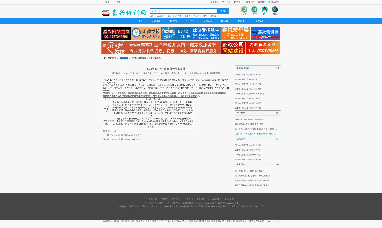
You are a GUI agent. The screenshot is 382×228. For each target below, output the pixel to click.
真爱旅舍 (211, 221)
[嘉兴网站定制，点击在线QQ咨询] (116, 40)
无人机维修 (248, 221)
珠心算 (197, 16)
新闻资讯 (225, 21)
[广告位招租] (206, 40)
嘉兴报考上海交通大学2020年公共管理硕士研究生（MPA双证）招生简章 (257, 129)
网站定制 (275, 2)
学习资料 (190, 21)
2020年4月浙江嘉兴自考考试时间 (248, 103)
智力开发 (226, 2)
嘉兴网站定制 (178, 221)
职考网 (239, 221)
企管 (244, 14)
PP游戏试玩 (130, 221)
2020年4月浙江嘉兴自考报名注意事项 (250, 94)
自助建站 (262, 2)
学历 (254, 14)
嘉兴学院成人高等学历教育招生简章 (249, 124)
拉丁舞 (187, 16)
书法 (168, 16)
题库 (275, 14)
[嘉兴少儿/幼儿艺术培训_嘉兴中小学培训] (265, 40)
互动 (265, 14)
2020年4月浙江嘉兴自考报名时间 (248, 98)
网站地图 (229, 199)
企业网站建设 (215, 199)
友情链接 (164, 199)
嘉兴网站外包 (200, 221)
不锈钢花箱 (230, 221)
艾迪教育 (140, 221)
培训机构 (208, 21)
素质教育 (242, 21)
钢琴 (205, 16)
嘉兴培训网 (119, 221)
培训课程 (173, 21)
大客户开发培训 (163, 221)
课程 (154, 11)
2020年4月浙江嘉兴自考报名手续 (248, 84)
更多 (277, 68)
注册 (119, 2)
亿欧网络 (189, 221)
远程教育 (241, 113)
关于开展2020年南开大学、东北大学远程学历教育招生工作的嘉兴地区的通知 (257, 134)
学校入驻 (250, 2)
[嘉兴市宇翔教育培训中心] (176, 40)
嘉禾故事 (259, 21)
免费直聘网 (259, 221)
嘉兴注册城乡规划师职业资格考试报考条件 (252, 185)
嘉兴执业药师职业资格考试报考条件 (249, 171)
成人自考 (124, 58)
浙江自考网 (189, 80)
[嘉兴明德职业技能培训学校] (146, 40)
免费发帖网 (150, 221)
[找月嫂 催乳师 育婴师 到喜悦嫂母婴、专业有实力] (236, 40)
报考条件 (241, 164)
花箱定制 (220, 221)
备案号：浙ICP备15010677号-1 (224, 203)
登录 (107, 2)
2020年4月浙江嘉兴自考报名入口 (248, 108)
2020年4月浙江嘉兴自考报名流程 (126, 135)
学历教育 (112, 58)
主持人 (160, 16)
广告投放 (238, 2)
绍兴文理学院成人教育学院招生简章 (249, 119)
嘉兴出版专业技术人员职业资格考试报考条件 (253, 176)
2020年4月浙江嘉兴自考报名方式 (126, 139)
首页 (140, 21)
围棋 (152, 16)
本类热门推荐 (243, 68)
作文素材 (214, 2)
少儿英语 (177, 16)
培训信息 (156, 21)
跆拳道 (213, 16)
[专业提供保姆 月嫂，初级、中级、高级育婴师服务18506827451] (161, 54)
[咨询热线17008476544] (251, 54)
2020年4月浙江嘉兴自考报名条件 (248, 89)
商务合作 (188, 199)
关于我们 (152, 199)
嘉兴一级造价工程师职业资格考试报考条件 (252, 180)
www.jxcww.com (202, 203)
